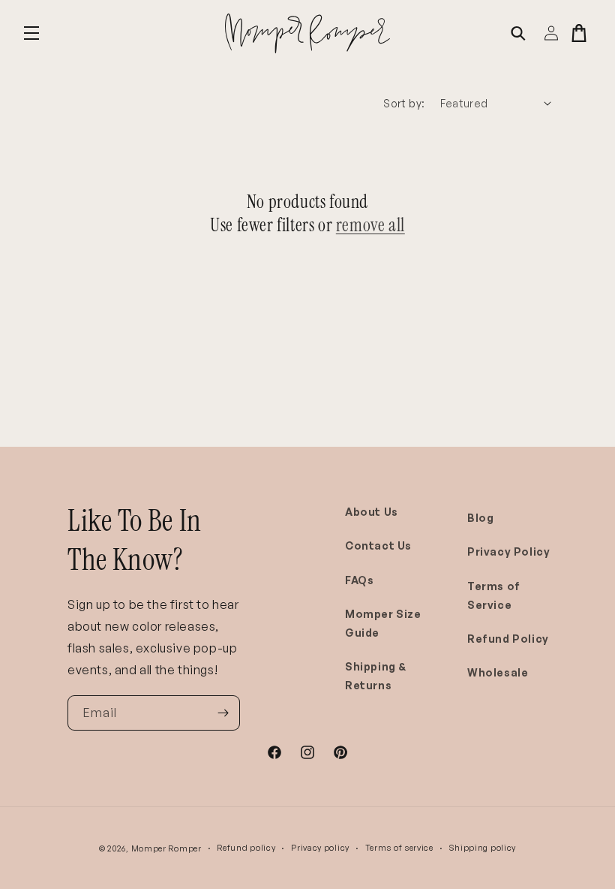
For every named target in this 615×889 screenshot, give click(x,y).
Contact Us (378, 545)
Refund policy (246, 847)
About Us (371, 511)
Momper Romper (166, 848)
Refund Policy (508, 638)
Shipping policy (483, 847)
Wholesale (497, 672)
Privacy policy (320, 847)
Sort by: (403, 103)
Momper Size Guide (383, 623)
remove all (370, 225)
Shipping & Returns (375, 676)
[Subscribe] (222, 713)
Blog (480, 517)
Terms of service (399, 847)
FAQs (359, 580)
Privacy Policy (508, 551)
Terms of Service (493, 595)
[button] (31, 33)
